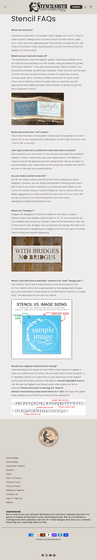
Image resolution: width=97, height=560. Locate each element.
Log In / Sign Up (14, 498)
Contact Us (12, 494)
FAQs (8, 474)
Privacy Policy (13, 486)
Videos (9, 502)
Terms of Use (13, 482)
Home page (12, 457)
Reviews (10, 470)
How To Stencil (13, 478)
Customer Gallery (15, 465)
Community (12, 461)
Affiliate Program (15, 490)
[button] (5, 7)
